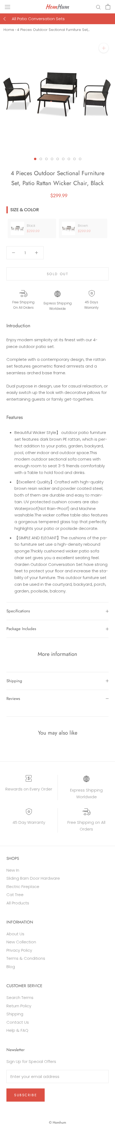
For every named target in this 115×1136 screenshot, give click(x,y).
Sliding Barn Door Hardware (33, 878)
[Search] (98, 6)
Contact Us (17, 1022)
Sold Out (57, 273)
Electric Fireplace (22, 886)
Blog (10, 966)
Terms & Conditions (25, 958)
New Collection (21, 942)
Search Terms (19, 997)
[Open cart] (108, 6)
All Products (17, 903)
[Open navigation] (7, 7)
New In (12, 870)
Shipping (14, 681)
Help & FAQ (17, 1030)
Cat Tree (15, 894)
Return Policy (18, 1006)
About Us (15, 934)
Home (8, 29)
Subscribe (25, 1095)
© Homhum (57, 1122)
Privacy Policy (19, 950)
